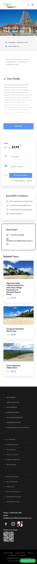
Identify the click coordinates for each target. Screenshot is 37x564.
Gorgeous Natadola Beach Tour (15, 330)
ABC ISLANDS (10, 397)
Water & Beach (11, 464)
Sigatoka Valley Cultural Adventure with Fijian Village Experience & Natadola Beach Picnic (15, 288)
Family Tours (10, 486)
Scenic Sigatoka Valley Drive (13, 366)
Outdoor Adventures (13, 459)
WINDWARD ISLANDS (13, 422)
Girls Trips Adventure (13, 491)
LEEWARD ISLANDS (12, 412)
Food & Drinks (11, 449)
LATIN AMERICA (11, 407)
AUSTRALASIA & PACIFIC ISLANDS (17, 427)
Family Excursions (12, 444)
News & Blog (8, 553)
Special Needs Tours (13, 501)
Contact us (22, 555)
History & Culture (12, 454)
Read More (18, 126)
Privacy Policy (20, 553)
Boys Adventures (12, 481)
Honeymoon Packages (13, 496)
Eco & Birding (10, 439)
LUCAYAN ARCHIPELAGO (14, 417)
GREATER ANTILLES (12, 402)
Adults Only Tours (12, 476)
